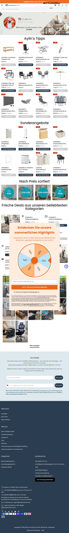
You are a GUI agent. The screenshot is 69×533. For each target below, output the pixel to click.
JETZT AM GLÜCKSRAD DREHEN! (34, 287)
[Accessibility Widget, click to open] (66, 266)
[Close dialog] (57, 224)
